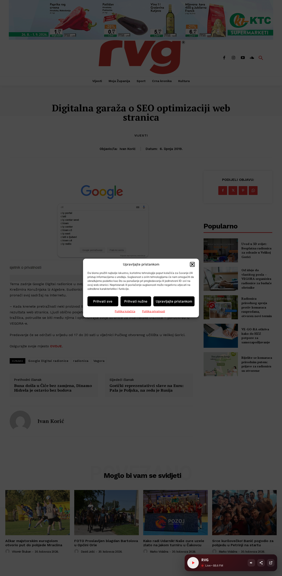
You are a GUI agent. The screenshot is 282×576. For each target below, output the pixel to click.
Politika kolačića (125, 311)
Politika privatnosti (153, 311)
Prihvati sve (102, 301)
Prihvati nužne (135, 301)
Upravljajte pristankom (174, 301)
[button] (192, 264)
